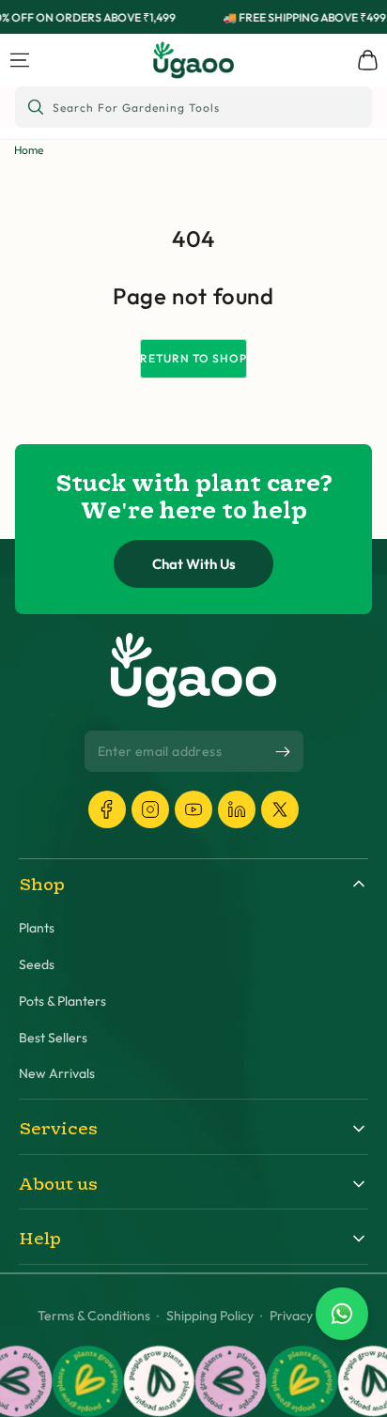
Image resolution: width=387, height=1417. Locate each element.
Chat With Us (194, 564)
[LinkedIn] (236, 809)
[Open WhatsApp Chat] (342, 1313)
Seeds (36, 965)
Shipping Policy (210, 1316)
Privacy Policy (309, 1316)
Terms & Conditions (94, 1316)
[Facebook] (107, 809)
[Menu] (20, 60)
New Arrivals (57, 1074)
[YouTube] (193, 809)
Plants (36, 928)
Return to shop (193, 358)
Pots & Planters (62, 1001)
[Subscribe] (282, 752)
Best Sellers (53, 1038)
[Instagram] (150, 809)
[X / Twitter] (280, 809)
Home (28, 150)
